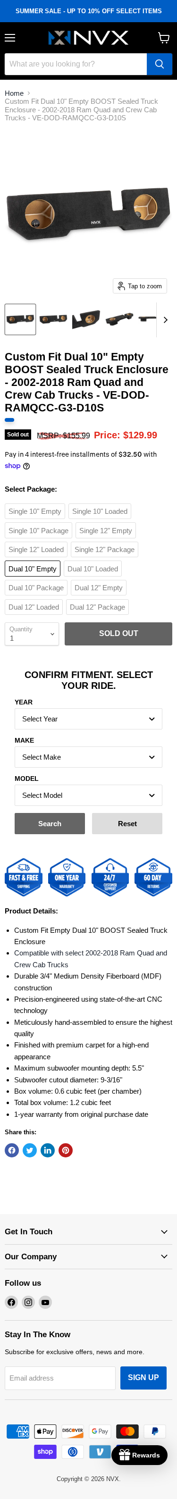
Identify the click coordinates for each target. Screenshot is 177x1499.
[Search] (159, 64)
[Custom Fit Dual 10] (20, 319)
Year (24, 702)
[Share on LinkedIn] (48, 1150)
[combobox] (88, 718)
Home (14, 93)
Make (24, 740)
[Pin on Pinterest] (66, 1150)
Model (27, 778)
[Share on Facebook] (12, 1150)
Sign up (143, 1377)
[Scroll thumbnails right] (163, 319)
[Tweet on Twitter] (30, 1150)
